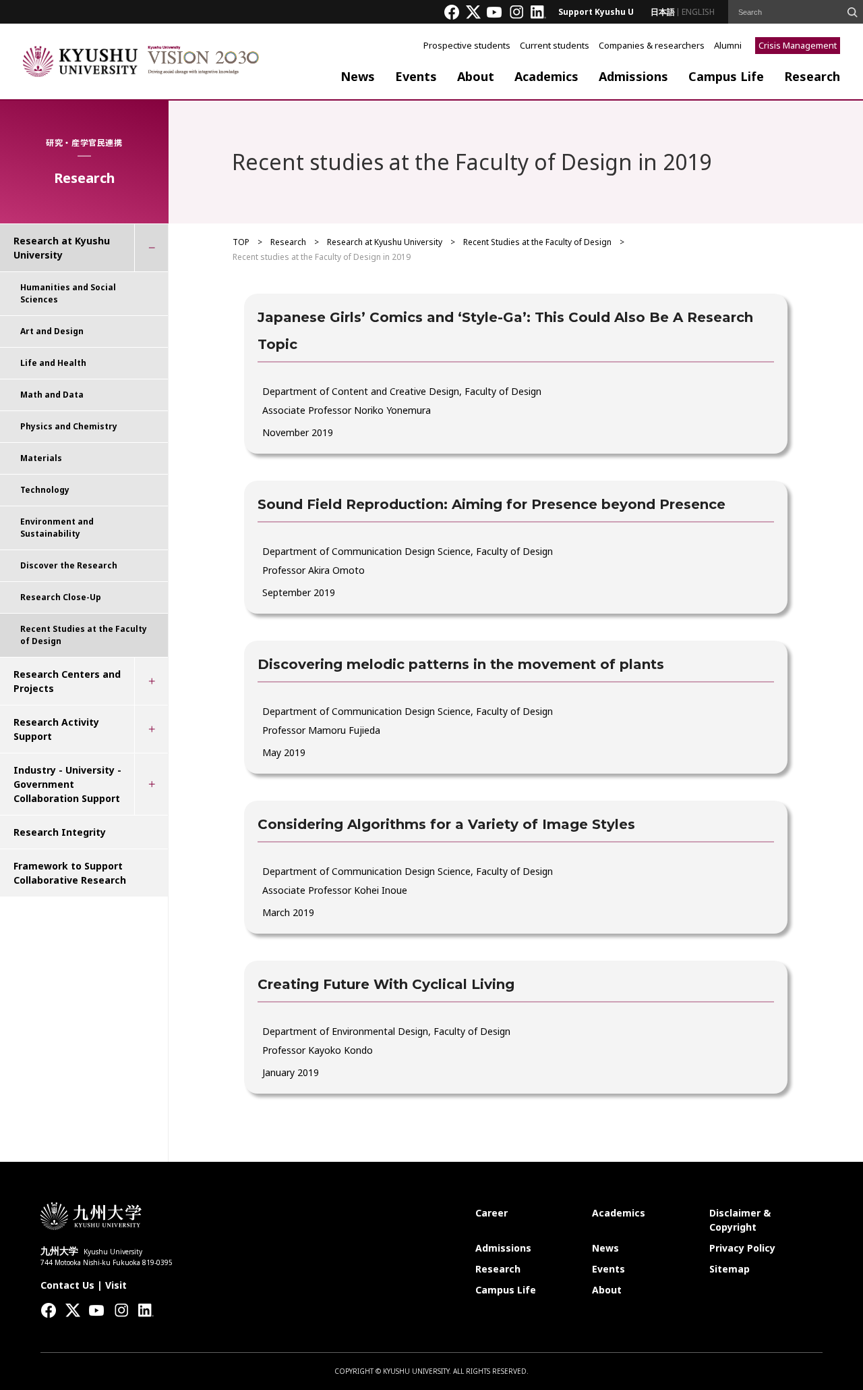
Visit (116, 1285)
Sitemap (729, 1268)
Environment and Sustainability (57, 527)
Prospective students (466, 45)
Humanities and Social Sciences (68, 293)
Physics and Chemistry (68, 426)
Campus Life (726, 76)
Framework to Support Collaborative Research (69, 872)
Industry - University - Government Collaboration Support (67, 784)
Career (491, 1212)
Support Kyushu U (596, 12)
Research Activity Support (56, 729)
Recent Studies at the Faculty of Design (537, 242)
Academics (546, 76)
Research (812, 76)
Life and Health (53, 363)
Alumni (728, 45)
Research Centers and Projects (67, 681)
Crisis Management (797, 45)
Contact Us (67, 1285)
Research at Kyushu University (384, 242)
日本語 (663, 12)
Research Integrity (59, 832)
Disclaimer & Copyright (740, 1219)
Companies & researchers (652, 45)
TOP (241, 242)
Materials (41, 458)
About (475, 76)
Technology (44, 490)
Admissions (633, 76)
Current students (554, 45)
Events (416, 76)
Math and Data (52, 394)
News (357, 76)
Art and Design (52, 331)
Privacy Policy (742, 1247)
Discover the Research (68, 565)
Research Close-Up (60, 597)
